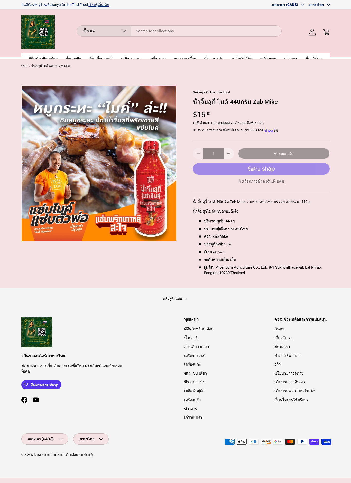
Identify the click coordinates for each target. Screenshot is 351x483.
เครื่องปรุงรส (194, 355)
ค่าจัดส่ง (224, 123)
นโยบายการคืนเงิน (289, 382)
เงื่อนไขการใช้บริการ (291, 399)
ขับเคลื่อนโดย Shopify (79, 455)
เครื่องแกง (192, 364)
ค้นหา (279, 329)
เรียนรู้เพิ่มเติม (98, 5)
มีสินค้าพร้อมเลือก (199, 329)
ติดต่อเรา (282, 346)
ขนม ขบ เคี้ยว (195, 373)
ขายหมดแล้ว (284, 153)
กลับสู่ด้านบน (173, 298)
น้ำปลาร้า (192, 338)
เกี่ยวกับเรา (193, 417)
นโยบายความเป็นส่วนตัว (294, 391)
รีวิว (277, 364)
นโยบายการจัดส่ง (288, 373)
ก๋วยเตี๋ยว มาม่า (196, 346)
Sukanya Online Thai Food (211, 92)
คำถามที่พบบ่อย (287, 355)
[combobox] (179, 31)
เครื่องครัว (192, 399)
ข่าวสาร (190, 408)
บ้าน (24, 66)
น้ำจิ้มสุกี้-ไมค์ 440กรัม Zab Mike (50, 66)
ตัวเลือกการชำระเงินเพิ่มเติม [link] (261, 181)
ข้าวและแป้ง (194, 382)
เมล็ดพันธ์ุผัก (194, 391)
